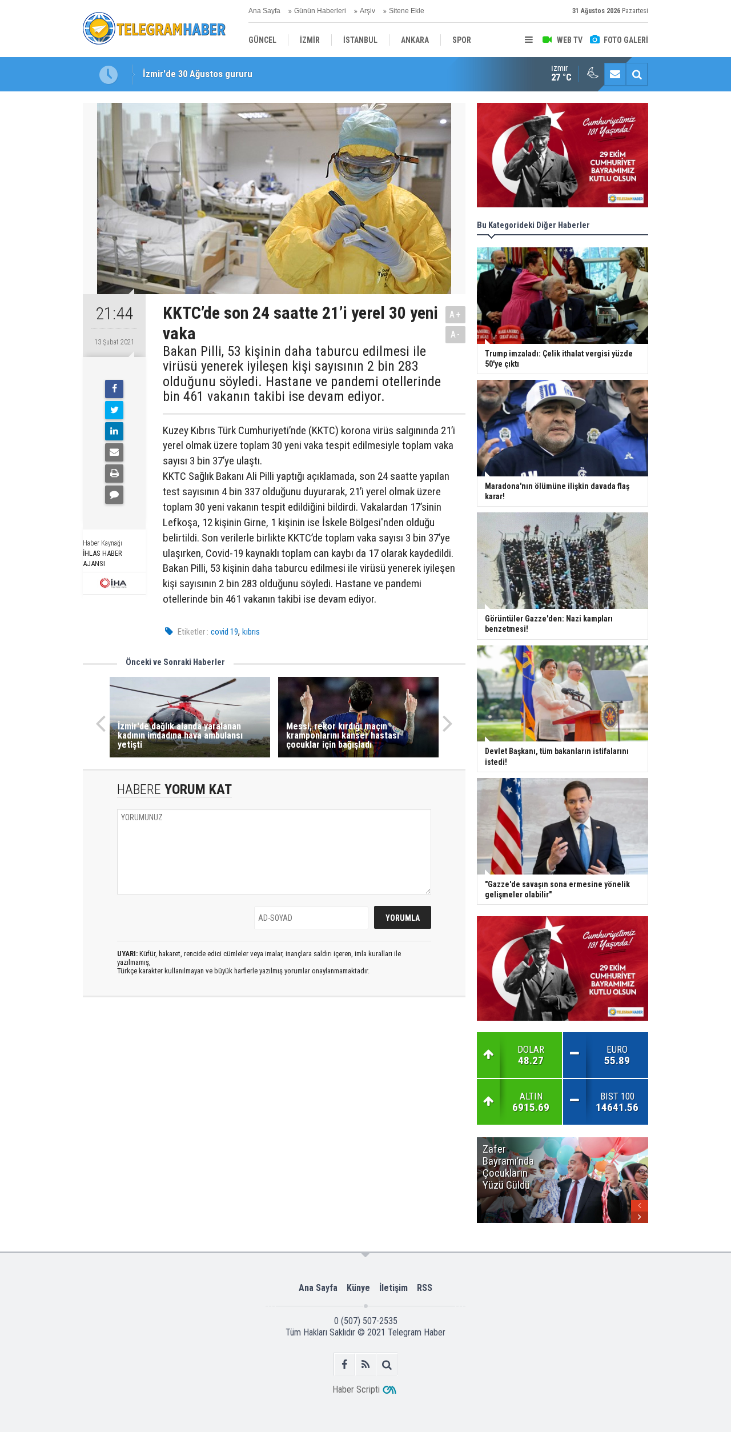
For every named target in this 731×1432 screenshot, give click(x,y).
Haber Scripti (356, 1389)
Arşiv (367, 11)
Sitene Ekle (406, 11)
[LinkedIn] (114, 431)
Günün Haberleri (320, 11)
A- (456, 334)
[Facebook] (114, 389)
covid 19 (224, 632)
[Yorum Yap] (114, 495)
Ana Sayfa (264, 11)
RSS (424, 1287)
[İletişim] (615, 74)
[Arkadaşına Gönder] (114, 452)
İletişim (393, 1287)
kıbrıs (251, 632)
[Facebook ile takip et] (344, 1364)
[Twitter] (114, 410)
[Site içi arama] (637, 74)
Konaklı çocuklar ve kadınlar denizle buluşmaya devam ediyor (264, 74)
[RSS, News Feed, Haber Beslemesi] (365, 1364)
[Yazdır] (114, 473)
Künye (358, 1287)
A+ (455, 314)
